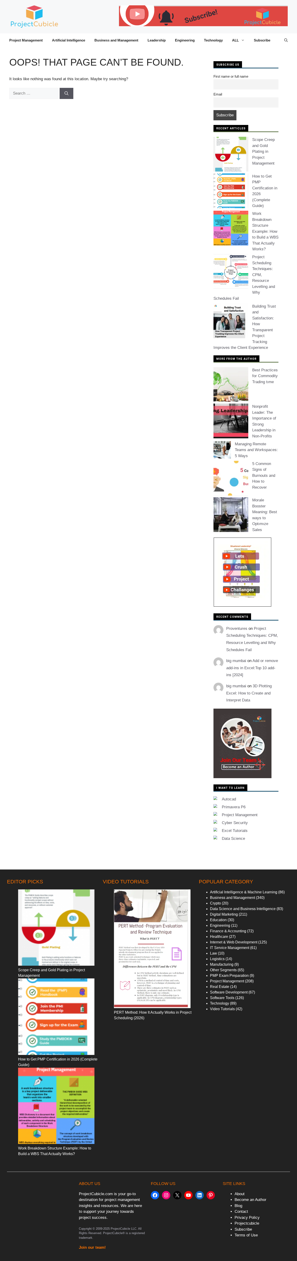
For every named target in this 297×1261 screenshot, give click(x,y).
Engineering (185, 40)
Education (218, 920)
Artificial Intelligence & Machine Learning (243, 892)
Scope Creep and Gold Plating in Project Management (263, 151)
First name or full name (230, 76)
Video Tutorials (222, 1009)
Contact (241, 1211)
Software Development (229, 992)
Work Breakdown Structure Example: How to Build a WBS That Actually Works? (265, 231)
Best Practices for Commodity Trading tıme (265, 376)
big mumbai (236, 661)
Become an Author (250, 1199)
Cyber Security (235, 823)
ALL (235, 40)
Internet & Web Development (233, 942)
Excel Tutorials (235, 830)
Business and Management (116, 40)
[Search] (66, 93)
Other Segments (223, 970)
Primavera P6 (233, 807)
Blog (238, 1206)
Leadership (157, 40)
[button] (286, 40)
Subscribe (262, 40)
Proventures (236, 628)
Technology (213, 40)
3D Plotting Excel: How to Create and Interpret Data (249, 693)
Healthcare (219, 937)
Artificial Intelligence (68, 40)
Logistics (217, 959)
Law (213, 953)
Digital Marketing (224, 914)
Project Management (26, 40)
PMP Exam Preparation (229, 976)
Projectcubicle (247, 1223)
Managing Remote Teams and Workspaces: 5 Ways (256, 450)
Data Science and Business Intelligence (243, 909)
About (240, 1194)
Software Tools (222, 998)
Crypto (215, 903)
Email (217, 94)
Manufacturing (221, 964)
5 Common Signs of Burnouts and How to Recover (263, 476)
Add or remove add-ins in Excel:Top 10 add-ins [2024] (252, 668)
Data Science (233, 838)
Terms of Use (246, 1235)
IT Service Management (229, 948)
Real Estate (219, 987)
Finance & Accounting (228, 931)
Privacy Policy (247, 1217)
